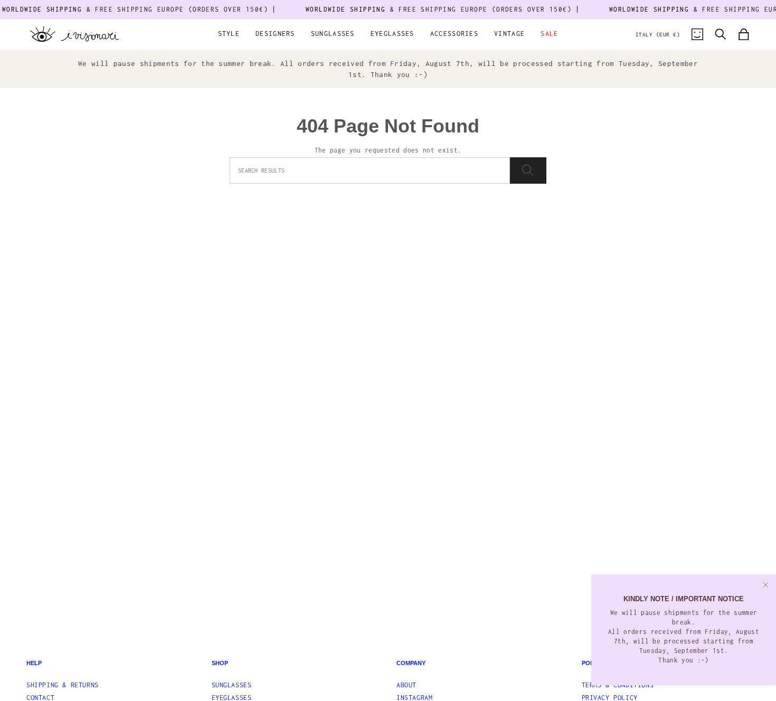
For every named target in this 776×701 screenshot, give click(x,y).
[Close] (765, 585)
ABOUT (406, 685)
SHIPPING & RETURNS (62, 685)
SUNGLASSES (232, 685)
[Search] (528, 170)
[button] (229, 35)
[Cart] (743, 34)
